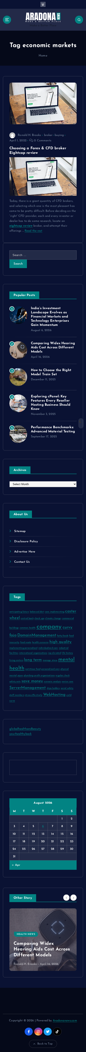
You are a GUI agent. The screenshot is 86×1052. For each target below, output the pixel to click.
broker (48, 135)
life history (67, 653)
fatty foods (62, 636)
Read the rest (33, 230)
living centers (16, 660)
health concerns (40, 642)
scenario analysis (52, 681)
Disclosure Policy (26, 541)
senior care (67, 681)
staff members (16, 695)
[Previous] (66, 898)
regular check (63, 675)
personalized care (50, 669)
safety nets (15, 681)
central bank (27, 618)
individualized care (48, 648)
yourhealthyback (20, 734)
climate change (53, 618)
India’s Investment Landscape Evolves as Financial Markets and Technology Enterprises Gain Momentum (50, 317)
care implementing (54, 612)
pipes (20, 675)
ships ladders (53, 688)
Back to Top (45, 1043)
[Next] (73, 898)
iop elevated (54, 653)
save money (32, 681)
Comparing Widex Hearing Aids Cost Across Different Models (53, 347)
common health (28, 628)
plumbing (28, 675)
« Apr (16, 865)
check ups (39, 618)
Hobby (38, 940)
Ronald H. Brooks (29, 135)
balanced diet (37, 612)
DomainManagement (36, 635)
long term (33, 660)
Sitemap (20, 531)
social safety (67, 688)
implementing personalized (23, 648)
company (49, 627)
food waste (25, 642)
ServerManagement (27, 688)
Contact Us (21, 562)
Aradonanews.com (65, 1020)
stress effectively (33, 695)
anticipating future (19, 612)
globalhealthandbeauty (25, 729)
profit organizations (44, 675)
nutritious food (32, 669)
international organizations (33, 653)
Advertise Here (24, 551)
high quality (60, 642)
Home (43, 55)
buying (59, 135)
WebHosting (54, 695)
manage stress (50, 660)
